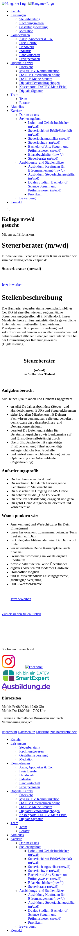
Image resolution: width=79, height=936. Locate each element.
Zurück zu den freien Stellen (21, 614)
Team (14, 95)
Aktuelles (17, 107)
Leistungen (18, 15)
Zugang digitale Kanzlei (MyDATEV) (36, 631)
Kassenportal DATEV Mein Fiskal (43, 87)
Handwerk (26, 47)
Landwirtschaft (29, 55)
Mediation (26, 31)
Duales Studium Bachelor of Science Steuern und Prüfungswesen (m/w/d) (47, 186)
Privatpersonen (29, 59)
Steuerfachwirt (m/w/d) (44, 142)
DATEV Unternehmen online (39, 75)
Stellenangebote (30, 118)
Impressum (9, 732)
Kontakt (16, 202)
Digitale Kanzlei (22, 63)
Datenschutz (26, 732)
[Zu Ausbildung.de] (26, 689)
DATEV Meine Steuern (35, 79)
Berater (24, 103)
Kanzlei (16, 11)
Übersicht (26, 67)
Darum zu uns (29, 115)
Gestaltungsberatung (33, 27)
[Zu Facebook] (34, 667)
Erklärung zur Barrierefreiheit (56, 732)
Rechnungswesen (31, 23)
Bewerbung (27, 198)
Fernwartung (14, 640)
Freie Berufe (28, 43)
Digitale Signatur (31, 91)
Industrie (25, 51)
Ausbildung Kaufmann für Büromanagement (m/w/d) (46, 168)
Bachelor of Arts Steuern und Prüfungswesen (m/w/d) (48, 148)
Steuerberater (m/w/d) (43, 158)
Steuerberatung (29, 19)
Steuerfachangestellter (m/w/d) (49, 138)
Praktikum (35, 194)
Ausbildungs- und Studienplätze (41, 162)
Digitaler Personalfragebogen (39, 83)
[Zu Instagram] (8, 667)
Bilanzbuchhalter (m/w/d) (45, 154)
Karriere (16, 111)
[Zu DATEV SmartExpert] (26, 681)
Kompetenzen (20, 35)
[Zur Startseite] (28, 4)
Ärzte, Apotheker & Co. (36, 39)
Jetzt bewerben (12, 285)
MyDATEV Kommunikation (39, 71)
